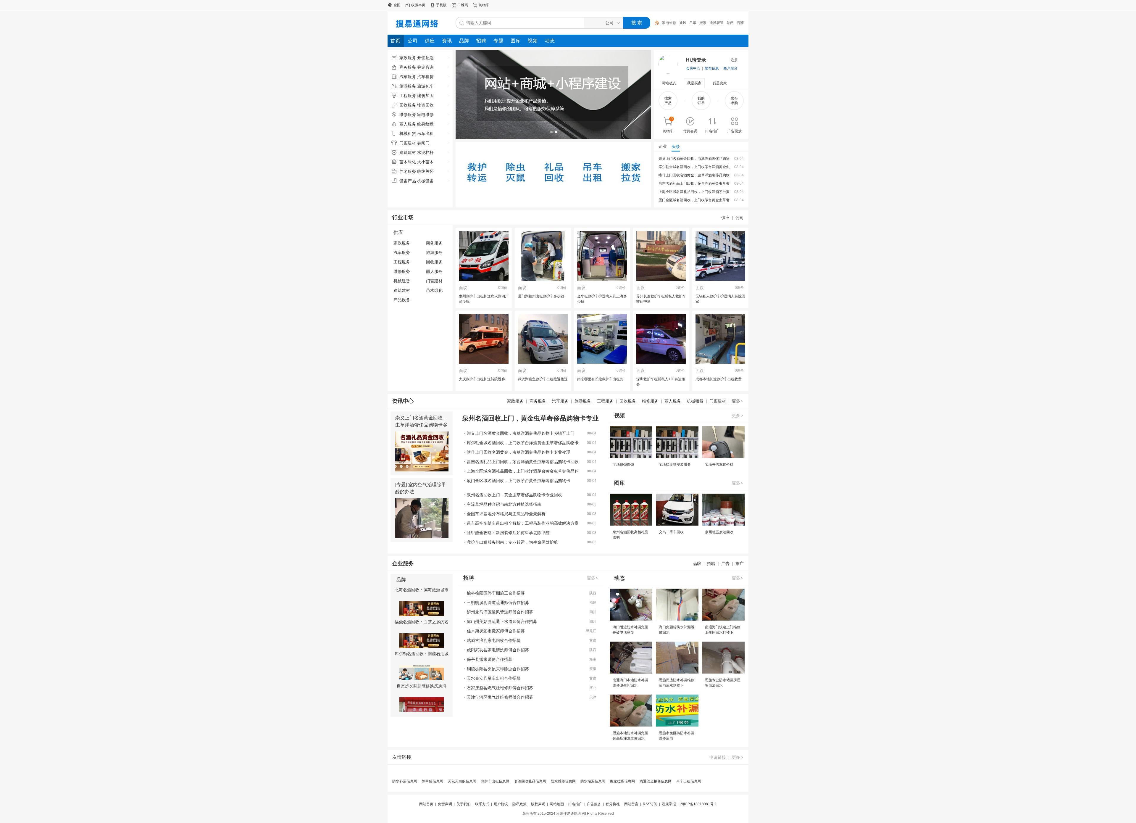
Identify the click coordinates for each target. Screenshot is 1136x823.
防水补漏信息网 (404, 781)
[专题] (401, 484)
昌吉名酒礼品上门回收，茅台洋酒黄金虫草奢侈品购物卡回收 (523, 461)
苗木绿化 (434, 290)
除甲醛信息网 (432, 781)
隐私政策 (519, 804)
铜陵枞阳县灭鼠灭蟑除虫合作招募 (498, 668)
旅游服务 (434, 252)
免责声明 (445, 804)
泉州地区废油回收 (719, 532)
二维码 (462, 5)
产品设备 (401, 299)
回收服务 (434, 262)
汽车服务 (401, 252)
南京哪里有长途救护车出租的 (600, 379)
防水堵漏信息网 (592, 781)
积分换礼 (613, 804)
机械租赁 (401, 280)
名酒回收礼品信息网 (530, 781)
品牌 (697, 563)
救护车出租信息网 (495, 781)
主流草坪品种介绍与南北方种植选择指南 (504, 504)
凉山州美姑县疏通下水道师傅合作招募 (502, 621)
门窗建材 (434, 280)
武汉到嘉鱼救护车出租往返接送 (543, 379)
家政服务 (401, 243)
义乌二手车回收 (671, 532)
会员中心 (693, 68)
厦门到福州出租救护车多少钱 (541, 296)
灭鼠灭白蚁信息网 (462, 781)
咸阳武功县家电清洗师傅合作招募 (498, 650)
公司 (739, 217)
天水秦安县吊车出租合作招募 (494, 678)
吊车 (675, 23)
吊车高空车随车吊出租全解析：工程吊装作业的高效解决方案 (523, 523)
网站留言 (631, 804)
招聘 (711, 563)
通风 (665, 23)
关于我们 (463, 804)
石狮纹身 (726, 23)
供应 (725, 217)
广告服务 (594, 804)
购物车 (484, 5)
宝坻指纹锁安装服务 (675, 465)
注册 (734, 60)
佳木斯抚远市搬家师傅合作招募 (496, 631)
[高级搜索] (654, 23)
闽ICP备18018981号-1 (698, 804)
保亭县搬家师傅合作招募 (489, 659)
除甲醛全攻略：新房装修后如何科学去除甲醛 (508, 532)
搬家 (685, 23)
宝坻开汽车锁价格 (719, 465)
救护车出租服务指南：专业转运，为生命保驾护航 (512, 542)
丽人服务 (434, 271)
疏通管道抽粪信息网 (656, 781)
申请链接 (717, 757)
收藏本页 (418, 5)
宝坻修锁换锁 (623, 465)
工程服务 (401, 262)
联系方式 (482, 804)
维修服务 (401, 271)
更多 (737, 401)
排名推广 (575, 804)
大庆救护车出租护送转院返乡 (482, 379)
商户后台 (730, 68)
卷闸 (713, 23)
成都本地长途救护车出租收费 (719, 379)
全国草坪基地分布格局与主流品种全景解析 (506, 513)
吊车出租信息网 (688, 781)
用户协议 (501, 804)
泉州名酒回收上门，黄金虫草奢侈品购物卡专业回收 (514, 494)
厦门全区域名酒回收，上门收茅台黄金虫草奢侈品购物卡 (518, 480)
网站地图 (557, 804)
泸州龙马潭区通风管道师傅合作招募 (500, 612)
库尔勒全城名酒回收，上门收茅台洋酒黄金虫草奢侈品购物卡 (523, 442)
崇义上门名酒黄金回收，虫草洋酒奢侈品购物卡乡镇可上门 (421, 424)
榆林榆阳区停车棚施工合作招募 (496, 593)
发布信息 (712, 68)
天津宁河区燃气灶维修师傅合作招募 (500, 697)
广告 (725, 563)
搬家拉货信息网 (622, 781)
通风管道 (699, 23)
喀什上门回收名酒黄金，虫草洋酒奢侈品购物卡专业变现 (518, 452)
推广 (739, 563)
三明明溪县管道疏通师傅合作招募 (498, 602)
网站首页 (426, 804)
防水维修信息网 (563, 781)
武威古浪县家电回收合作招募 (494, 640)
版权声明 (538, 804)
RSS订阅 (650, 804)
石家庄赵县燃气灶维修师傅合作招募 (500, 687)
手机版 (441, 5)
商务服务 (434, 243)
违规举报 (669, 804)
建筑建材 (401, 290)
